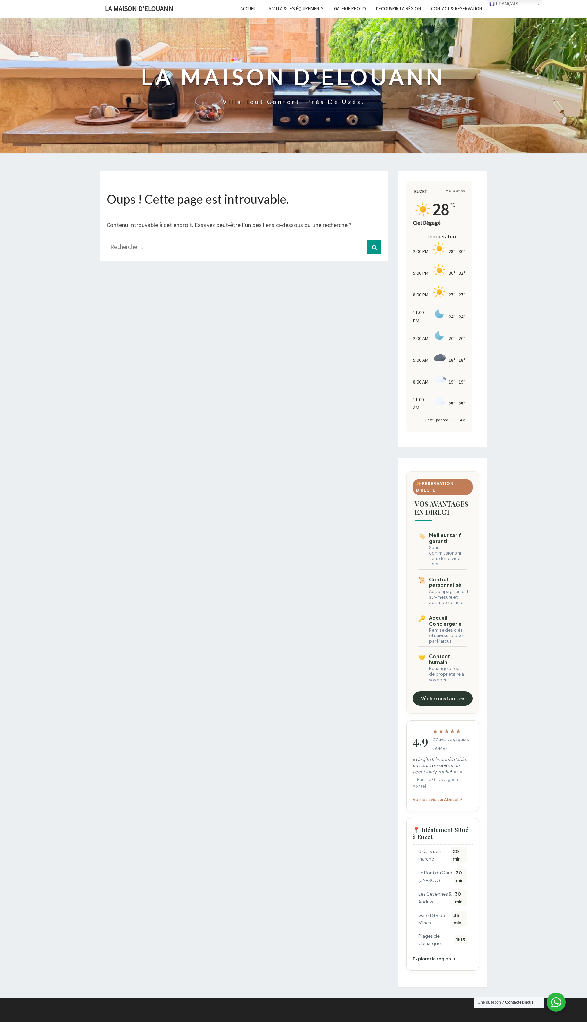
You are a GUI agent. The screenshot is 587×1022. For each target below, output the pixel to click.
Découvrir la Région (398, 8)
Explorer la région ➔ (434, 958)
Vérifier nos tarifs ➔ (442, 698)
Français (506, 3)
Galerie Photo (350, 8)
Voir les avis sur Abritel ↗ (437, 799)
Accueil (248, 8)
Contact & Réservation (456, 8)
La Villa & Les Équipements (295, 8)
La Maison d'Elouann (139, 8)
